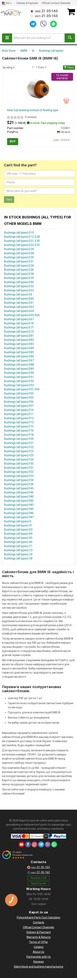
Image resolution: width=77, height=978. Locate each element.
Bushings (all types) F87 (19, 517)
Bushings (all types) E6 (18, 294)
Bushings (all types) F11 (19, 414)
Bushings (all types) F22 (19, 447)
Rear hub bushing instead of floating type (32, 110)
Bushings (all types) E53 (19, 290)
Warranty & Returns (38, 937)
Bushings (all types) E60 (19, 298)
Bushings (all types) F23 (19, 451)
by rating (8, 67)
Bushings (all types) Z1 (18, 546)
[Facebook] (28, 844)
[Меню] (7, 37)
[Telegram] (33, 24)
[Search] (70, 37)
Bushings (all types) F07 (19, 405)
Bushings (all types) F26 (19, 459)
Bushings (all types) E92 (19, 381)
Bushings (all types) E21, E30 (22, 240)
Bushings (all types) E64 (19, 311)
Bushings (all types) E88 (19, 364)
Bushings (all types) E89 (19, 368)
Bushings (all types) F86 (19, 513)
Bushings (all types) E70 (19, 323)
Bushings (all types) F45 (19, 488)
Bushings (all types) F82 (19, 500)
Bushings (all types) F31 (19, 467)
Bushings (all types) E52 (19, 286)
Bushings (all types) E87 (19, 360)
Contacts (38, 922)
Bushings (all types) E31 (19, 261)
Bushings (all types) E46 (19, 282)
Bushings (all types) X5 (18, 537)
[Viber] (43, 24)
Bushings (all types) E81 (19, 335)
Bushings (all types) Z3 (18, 550)
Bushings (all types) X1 (18, 525)
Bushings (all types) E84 (19, 348)
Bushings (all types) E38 (19, 273)
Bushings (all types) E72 (19, 331)
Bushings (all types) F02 (19, 393)
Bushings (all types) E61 (19, 302)
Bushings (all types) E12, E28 (22, 236)
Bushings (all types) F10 (19, 410)
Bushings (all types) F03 (19, 397)
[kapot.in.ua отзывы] (17, 855)
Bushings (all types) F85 (19, 509)
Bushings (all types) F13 (19, 422)
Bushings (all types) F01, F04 (21, 389)
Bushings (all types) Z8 (18, 558)
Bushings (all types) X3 (18, 529)
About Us (38, 951)
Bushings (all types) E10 (19, 232)
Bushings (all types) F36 (19, 484)
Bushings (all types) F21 (19, 443)
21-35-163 (46, 11)
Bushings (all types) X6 (18, 542)
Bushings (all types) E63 (19, 306)
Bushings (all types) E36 (19, 269)
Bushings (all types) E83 (19, 344)
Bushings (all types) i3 (17, 521)
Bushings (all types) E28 (19, 253)
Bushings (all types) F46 (19, 492)
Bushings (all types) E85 (19, 352)
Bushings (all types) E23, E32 (22, 245)
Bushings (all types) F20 (19, 438)
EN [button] (7, 3)
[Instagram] (35, 844)
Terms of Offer (38, 942)
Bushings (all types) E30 (19, 257)
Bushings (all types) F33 (19, 476)
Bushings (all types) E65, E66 (22, 315)
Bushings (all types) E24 (19, 249)
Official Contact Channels (56, 3)
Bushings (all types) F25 (19, 455)
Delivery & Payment (27, 3)
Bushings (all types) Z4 (18, 554)
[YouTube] (21, 844)
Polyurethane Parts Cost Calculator (38, 917)
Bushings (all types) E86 (19, 356)
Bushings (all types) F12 (19, 418)
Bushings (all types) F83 (19, 504)
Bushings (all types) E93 (19, 385)
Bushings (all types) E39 (19, 278)
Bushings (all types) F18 (19, 434)
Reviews (38, 961)
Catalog (38, 947)
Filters (70, 67)
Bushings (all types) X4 (18, 533)
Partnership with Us (38, 956)
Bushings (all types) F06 (19, 401)
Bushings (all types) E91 (19, 377)
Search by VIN (38, 883)
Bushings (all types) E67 (19, 319)
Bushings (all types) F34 (19, 480)
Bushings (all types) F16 (19, 430)
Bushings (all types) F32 (19, 471)
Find (9, 199)
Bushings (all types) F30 (19, 463)
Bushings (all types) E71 (19, 327)
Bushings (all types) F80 (19, 496)
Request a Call (39, 878)
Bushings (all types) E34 (19, 265)
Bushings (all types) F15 (19, 426)
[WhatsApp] (53, 24)
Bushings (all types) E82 (19, 339)
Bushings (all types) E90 (19, 372)
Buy (13, 141)
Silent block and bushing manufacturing (38, 966)
